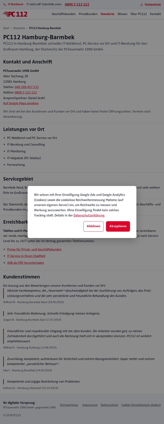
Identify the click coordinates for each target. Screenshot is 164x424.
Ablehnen (93, 226)
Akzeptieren (118, 226)
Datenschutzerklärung (89, 215)
